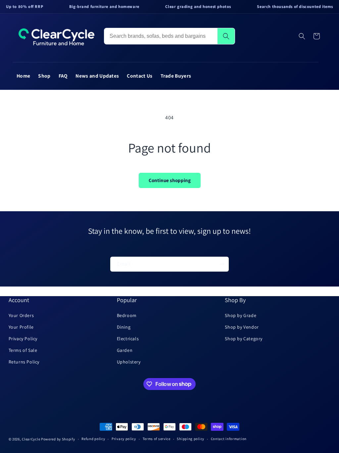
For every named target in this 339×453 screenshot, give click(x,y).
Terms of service (156, 438)
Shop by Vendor (242, 327)
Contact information (229, 438)
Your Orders (21, 315)
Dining (124, 327)
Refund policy (93, 438)
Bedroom (127, 315)
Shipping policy (190, 438)
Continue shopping (170, 180)
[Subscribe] (221, 264)
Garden (125, 350)
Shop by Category (244, 339)
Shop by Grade (240, 315)
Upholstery (129, 362)
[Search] (226, 36)
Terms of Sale (23, 350)
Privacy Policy (23, 339)
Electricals (128, 339)
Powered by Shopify (58, 439)
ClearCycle (31, 439)
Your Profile (21, 327)
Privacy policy (124, 438)
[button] (302, 36)
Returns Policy (24, 362)
